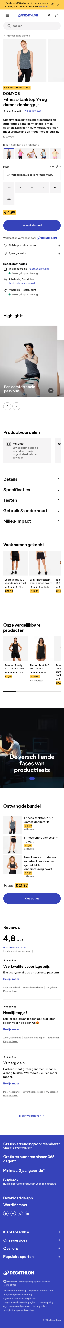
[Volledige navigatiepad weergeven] (4, 35)
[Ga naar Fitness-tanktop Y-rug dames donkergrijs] (12, 825)
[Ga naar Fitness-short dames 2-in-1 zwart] (12, 845)
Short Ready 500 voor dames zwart (15, 581)
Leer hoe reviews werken (16, 951)
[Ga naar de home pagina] (28, 15)
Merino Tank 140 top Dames (40, 667)
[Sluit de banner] (58, 4)
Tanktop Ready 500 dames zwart (15, 667)
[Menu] (7, 15)
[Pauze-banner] (52, 4)
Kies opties (32, 898)
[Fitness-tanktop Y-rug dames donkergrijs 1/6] (24, 60)
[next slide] (16, 406)
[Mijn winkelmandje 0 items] (57, 15)
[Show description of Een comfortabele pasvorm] (50, 390)
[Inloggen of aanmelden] (49, 15)
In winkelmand (32, 225)
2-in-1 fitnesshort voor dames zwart (41, 581)
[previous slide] (7, 406)
